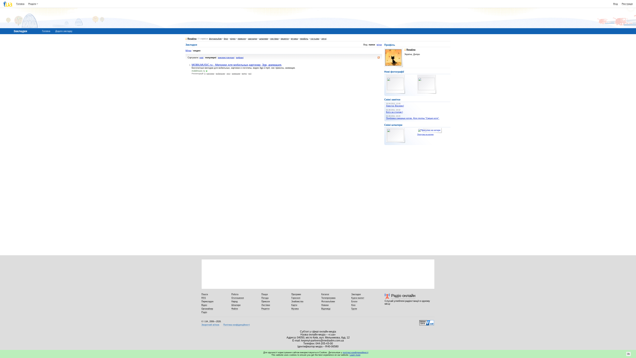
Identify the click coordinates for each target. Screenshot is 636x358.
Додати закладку (63, 31)
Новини (325, 305)
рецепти (285, 38)
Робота (234, 294)
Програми (296, 294)
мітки (379, 44)
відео (233, 38)
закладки (252, 38)
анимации (236, 74)
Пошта (204, 294)
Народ (234, 301)
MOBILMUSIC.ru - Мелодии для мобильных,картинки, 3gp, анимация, (237, 64)
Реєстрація (627, 4)
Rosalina (191, 38)
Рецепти (265, 308)
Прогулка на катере (425, 134)
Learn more (355, 355)
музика (294, 38)
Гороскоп (295, 298)
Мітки (188, 50)
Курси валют (357, 298)
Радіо (204, 312)
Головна (20, 4)
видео (244, 74)
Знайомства (297, 301)
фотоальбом (215, 38)
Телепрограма (328, 298)
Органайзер (207, 308)
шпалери (263, 38)
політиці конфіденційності (355, 352)
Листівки (265, 305)
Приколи (265, 301)
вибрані (239, 57)
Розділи (32, 4)
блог (226, 38)
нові (201, 57)
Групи (354, 308)
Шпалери (235, 305)
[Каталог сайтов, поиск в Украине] (426, 321)
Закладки (356, 294)
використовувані (226, 57)
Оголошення (237, 298)
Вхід (615, 4)
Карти (294, 305)
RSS (203, 298)
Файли (234, 308)
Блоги (354, 301)
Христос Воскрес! (395, 106)
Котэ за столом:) (394, 112)
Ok (628, 354)
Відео (204, 305)
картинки (210, 74)
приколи (242, 38)
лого (228, 74)
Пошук (264, 294)
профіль (304, 38)
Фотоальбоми (328, 301)
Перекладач (207, 301)
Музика (295, 308)
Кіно (353, 305)
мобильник (220, 74)
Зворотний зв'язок (210, 325)
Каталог (325, 294)
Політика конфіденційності (236, 325)
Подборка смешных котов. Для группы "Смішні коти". (412, 118)
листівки (274, 38)
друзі (323, 38)
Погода (264, 298)
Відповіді (325, 308)
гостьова (314, 38)
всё (249, 74)
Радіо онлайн (403, 295)
